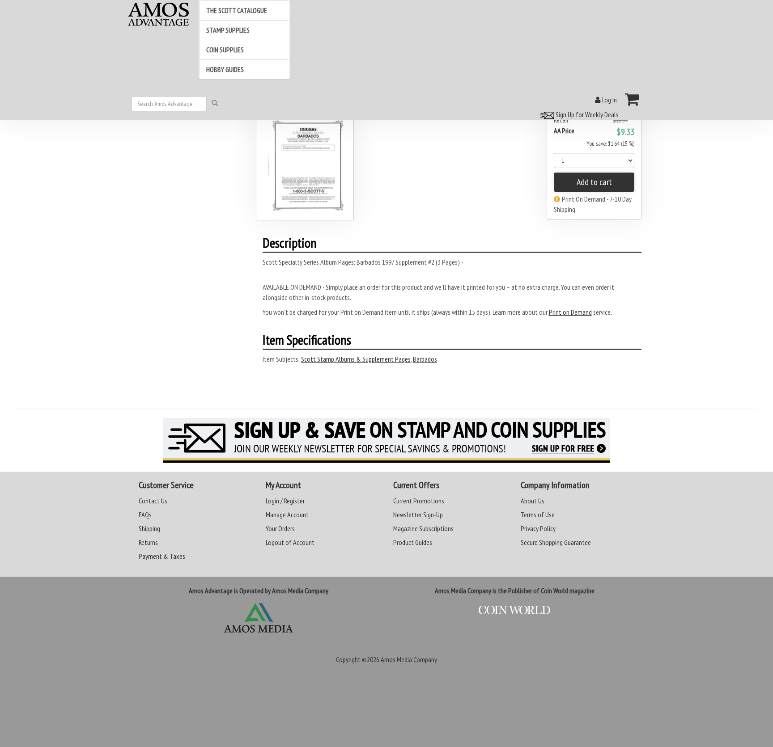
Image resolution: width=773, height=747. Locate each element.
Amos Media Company (409, 659)
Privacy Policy (538, 528)
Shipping (149, 528)
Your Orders (280, 528)
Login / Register (285, 500)
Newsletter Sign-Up (418, 514)
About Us (532, 500)
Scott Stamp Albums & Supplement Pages (356, 359)
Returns (148, 542)
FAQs (145, 514)
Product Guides (412, 542)
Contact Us (153, 500)
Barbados (425, 359)
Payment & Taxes (162, 556)
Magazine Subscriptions (423, 528)
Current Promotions (418, 500)
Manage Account (287, 514)
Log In (609, 99)
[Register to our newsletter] (386, 440)
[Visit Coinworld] (514, 610)
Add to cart (594, 182)
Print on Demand (570, 312)
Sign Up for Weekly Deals (586, 114)
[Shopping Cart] (632, 99)
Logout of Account (290, 542)
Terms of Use (538, 514)
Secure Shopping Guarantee (556, 542)
